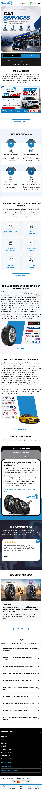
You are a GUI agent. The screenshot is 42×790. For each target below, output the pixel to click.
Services (4, 743)
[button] (18, 49)
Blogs (3, 740)
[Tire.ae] (6, 3)
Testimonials (6, 749)
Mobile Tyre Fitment (11, 231)
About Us (4, 737)
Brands (3, 746)
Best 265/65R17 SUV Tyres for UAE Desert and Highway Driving (18, 608)
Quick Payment (7, 759)
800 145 (25, 3)
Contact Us (5, 756)
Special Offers (6, 752)
